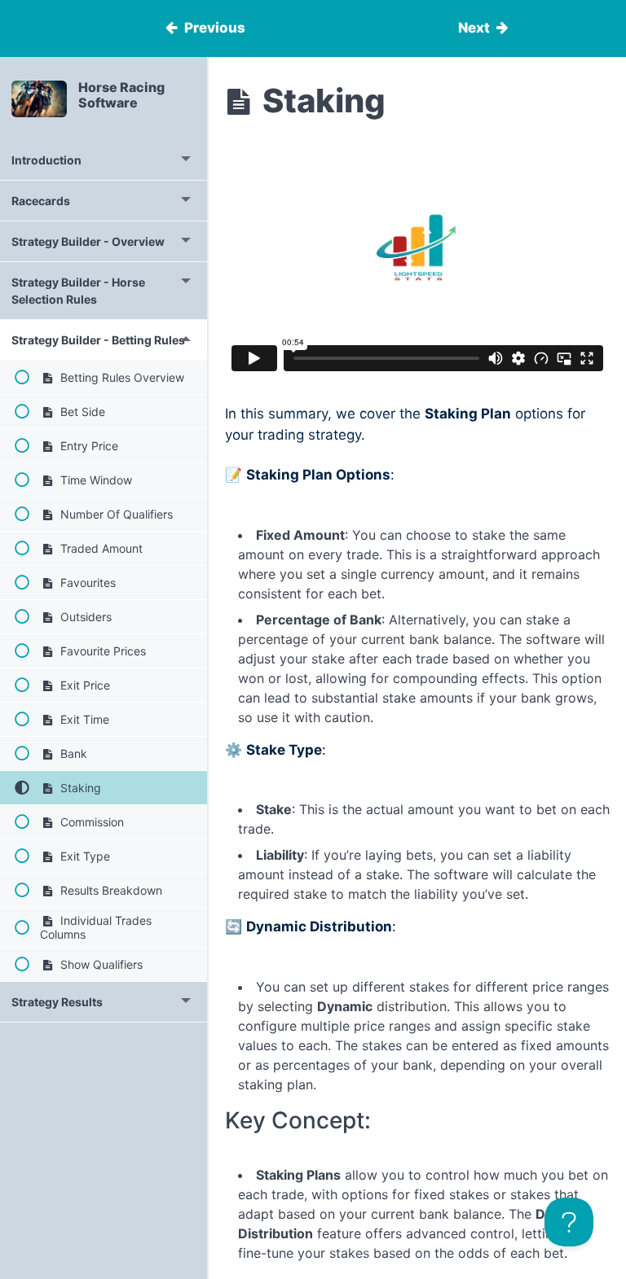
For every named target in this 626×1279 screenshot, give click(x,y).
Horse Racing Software (121, 95)
